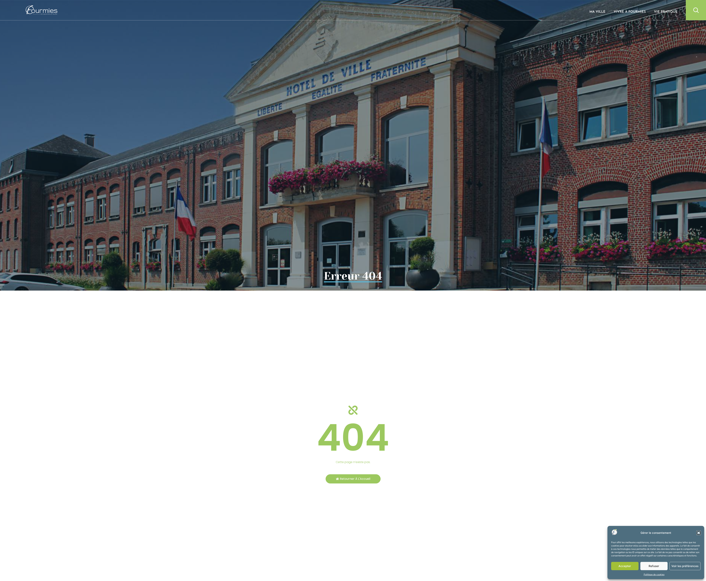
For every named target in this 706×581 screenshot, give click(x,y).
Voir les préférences (684, 566)
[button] (698, 533)
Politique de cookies (654, 574)
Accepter (624, 566)
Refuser (654, 566)
